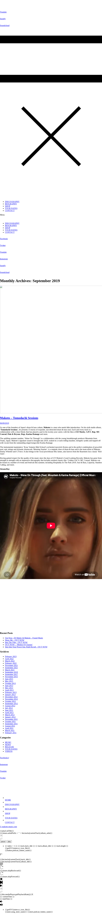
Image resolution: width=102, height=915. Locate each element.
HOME (8, 800)
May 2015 (9, 681)
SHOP (7, 206)
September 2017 (11, 674)
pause (3, 842)
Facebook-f (4, 758)
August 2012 (10, 706)
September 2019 (11, 672)
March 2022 (10, 661)
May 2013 (9, 688)
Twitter (3, 245)
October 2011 (10, 721)
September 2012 (11, 704)
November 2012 (11, 699)
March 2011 (9, 730)
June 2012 (9, 710)
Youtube (3, 12)
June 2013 (9, 686)
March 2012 (10, 715)
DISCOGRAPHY (12, 202)
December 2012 (11, 697)
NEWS (8, 744)
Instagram (4, 259)
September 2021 (11, 668)
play (9, 842)
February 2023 (11, 656)
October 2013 (10, 683)
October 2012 (10, 701)
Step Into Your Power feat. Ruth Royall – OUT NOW (26, 647)
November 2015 (11, 677)
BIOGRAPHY (11, 204)
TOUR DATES (11, 208)
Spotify (3, 19)
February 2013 (11, 692)
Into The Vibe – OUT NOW (16, 642)
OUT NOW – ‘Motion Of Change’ (19, 645)
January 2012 (10, 717)
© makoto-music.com (8, 827)
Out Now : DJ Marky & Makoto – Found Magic (24, 638)
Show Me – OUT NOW (14, 640)
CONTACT (10, 211)
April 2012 (9, 712)
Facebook (4, 239)
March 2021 (10, 670)
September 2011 (11, 724)
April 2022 (9, 659)
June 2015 (9, 679)
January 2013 (10, 695)
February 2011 (10, 733)
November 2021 (11, 665)
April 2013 (9, 690)
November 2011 (11, 719)
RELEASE (9, 747)
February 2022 (11, 663)
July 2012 (9, 708)
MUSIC (8, 742)
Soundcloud (4, 25)
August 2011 (10, 726)
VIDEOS (8, 751)
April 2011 (9, 728)
